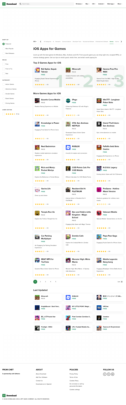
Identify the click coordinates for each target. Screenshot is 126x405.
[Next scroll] (121, 41)
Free (7, 64)
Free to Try (9, 69)
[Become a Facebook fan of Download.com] (104, 374)
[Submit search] (20, 4)
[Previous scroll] (40, 41)
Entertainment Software (102, 41)
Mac (87, 4)
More (119, 4)
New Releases (10, 53)
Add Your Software (41, 377)
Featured (8, 44)
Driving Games (10, 103)
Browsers (58, 41)
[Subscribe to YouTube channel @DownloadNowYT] (112, 374)
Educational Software (88, 41)
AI (53, 41)
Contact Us (39, 381)
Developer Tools (77, 41)
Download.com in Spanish (44, 384)
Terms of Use (74, 377)
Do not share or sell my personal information (77, 385)
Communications (66, 41)
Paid (7, 73)
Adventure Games (11, 89)
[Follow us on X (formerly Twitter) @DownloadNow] (108, 374)
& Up (17, 114)
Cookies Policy (74, 381)
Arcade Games (10, 94)
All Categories (47, 41)
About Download (41, 374)
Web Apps (110, 4)
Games (111, 41)
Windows (79, 4)
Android (100, 4)
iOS (93, 4)
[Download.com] (9, 4)
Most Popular (9, 48)
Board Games (10, 98)
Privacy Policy (74, 374)
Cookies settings (75, 389)
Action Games (10, 84)
